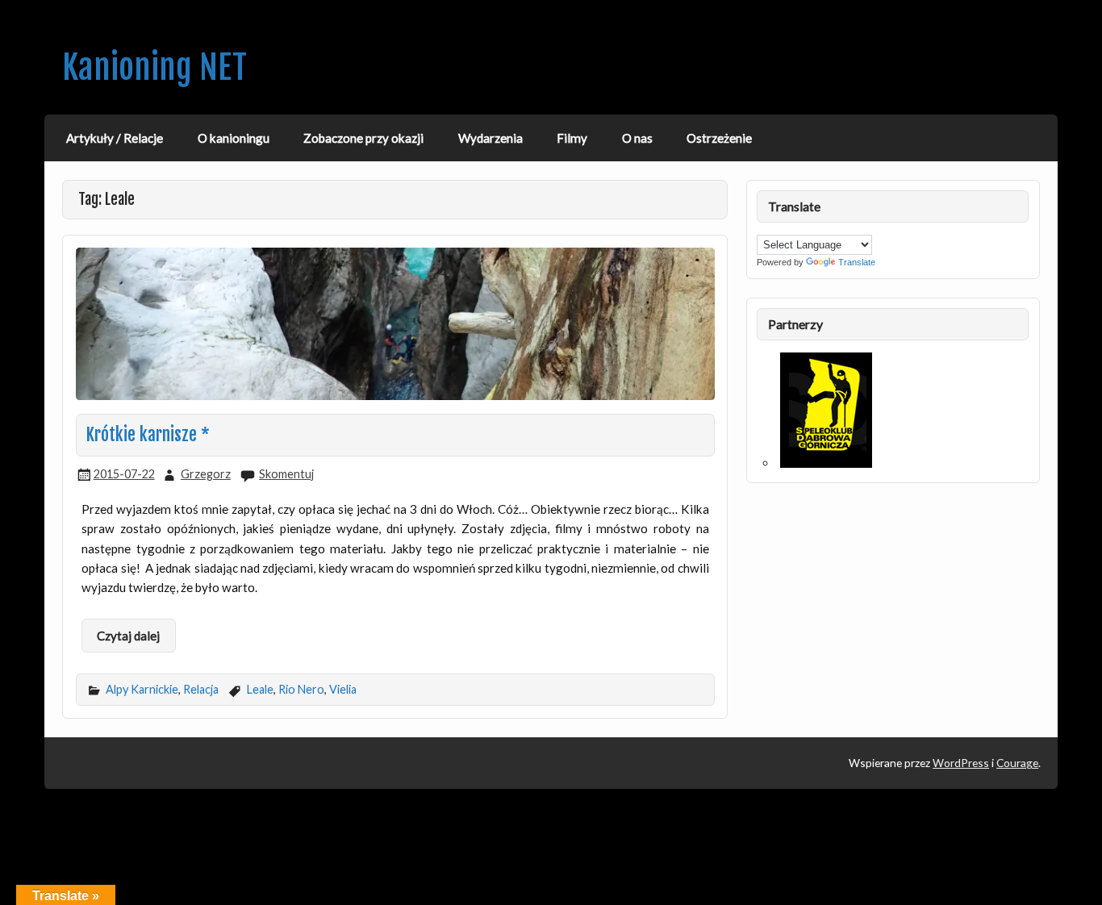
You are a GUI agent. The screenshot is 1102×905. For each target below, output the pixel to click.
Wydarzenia (490, 138)
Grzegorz (206, 474)
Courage (1017, 762)
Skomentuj (286, 474)
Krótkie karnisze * (148, 434)
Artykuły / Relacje (114, 138)
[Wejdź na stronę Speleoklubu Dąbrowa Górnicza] (826, 463)
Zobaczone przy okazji (363, 138)
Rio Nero (301, 689)
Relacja (201, 689)
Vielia (343, 689)
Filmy (572, 138)
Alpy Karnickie (142, 689)
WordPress (961, 762)
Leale (260, 689)
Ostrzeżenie (719, 138)
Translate (856, 262)
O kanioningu (233, 138)
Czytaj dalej (128, 635)
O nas (637, 138)
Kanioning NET (154, 67)
